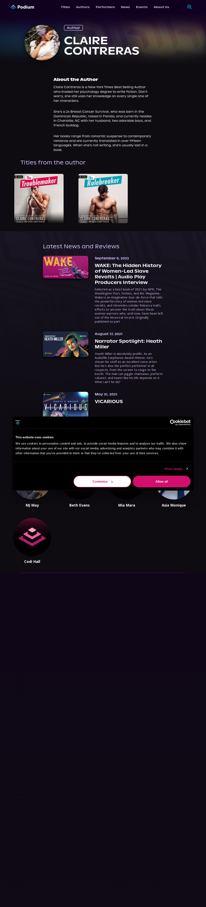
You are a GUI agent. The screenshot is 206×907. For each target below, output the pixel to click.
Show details (173, 468)
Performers (105, 7)
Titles (65, 7)
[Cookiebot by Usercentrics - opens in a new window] (173, 422)
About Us (161, 7)
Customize (100, 481)
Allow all (162, 481)
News (125, 7)
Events (142, 7)
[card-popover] (39, 198)
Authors (83, 7)
